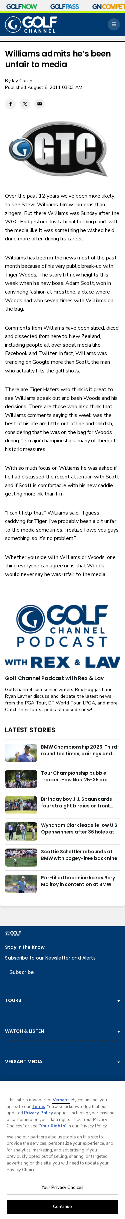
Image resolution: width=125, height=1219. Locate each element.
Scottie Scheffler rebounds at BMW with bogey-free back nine (79, 855)
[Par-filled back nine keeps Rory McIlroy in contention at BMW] (21, 884)
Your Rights (52, 1126)
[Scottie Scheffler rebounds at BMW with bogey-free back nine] (21, 858)
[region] (62, 1150)
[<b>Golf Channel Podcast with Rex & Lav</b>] (62, 636)
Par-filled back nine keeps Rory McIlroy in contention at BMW (78, 881)
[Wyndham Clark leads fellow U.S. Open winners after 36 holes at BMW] (21, 831)
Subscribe (21, 972)
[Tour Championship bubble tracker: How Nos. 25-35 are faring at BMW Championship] (21, 779)
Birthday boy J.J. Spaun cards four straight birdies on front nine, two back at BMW (76, 802)
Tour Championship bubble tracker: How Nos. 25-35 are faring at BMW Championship (76, 776)
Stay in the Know (25, 947)
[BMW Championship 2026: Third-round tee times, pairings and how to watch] (21, 753)
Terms (38, 1107)
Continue (62, 1207)
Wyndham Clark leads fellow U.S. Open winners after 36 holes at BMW (80, 829)
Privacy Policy (38, 1113)
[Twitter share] (25, 104)
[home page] (31, 24)
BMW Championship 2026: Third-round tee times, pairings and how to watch (80, 750)
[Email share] (39, 104)
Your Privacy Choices (62, 1188)
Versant (61, 1100)
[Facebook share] (10, 104)
